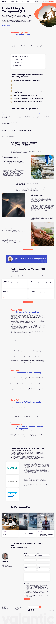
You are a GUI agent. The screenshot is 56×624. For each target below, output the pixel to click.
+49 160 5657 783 (5, 565)
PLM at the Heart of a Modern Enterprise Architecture (22, 60)
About (36, 1)
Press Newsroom (18, 607)
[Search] (43, 1)
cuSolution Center (5, 608)
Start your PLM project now (28, 249)
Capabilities (12, 1)
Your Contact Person (16, 66)
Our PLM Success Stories (17, 65)
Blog (15, 606)
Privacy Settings (52, 608)
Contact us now (6, 25)
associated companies (41, 592)
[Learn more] (13, 468)
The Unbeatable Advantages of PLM (19, 59)
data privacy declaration (41, 586)
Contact (51, 1)
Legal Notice (52, 609)
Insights (23, 1)
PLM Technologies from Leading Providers (20, 63)
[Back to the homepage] (4, 1)
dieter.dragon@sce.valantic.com (7, 566)
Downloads (3, 607)
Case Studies (28, 1)
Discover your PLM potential (28, 301)
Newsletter (17, 608)
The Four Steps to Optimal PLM (18, 62)
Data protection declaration (50, 610)
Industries (17, 1)
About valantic (17, 605)
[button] (47, 1)
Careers (40, 1)
